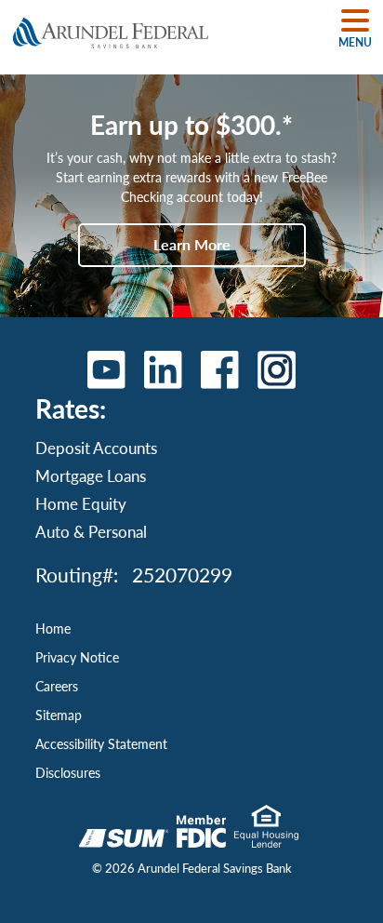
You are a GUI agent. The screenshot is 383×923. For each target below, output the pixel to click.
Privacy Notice (77, 657)
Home (53, 628)
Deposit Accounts (96, 447)
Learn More (192, 244)
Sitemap (58, 714)
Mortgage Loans (90, 475)
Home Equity (80, 503)
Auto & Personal (91, 531)
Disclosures (67, 772)
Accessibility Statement (101, 743)
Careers (56, 685)
